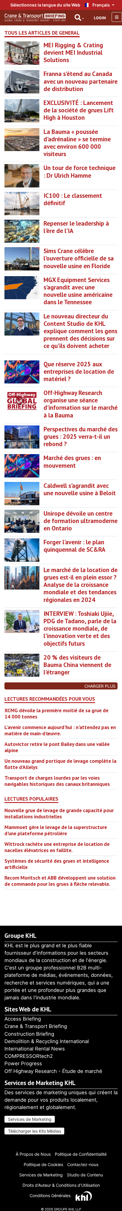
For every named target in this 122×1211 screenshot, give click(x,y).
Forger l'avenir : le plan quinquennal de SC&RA (74, 545)
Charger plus (99, 686)
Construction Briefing (29, 1034)
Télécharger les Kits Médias (34, 1131)
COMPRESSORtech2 (28, 1056)
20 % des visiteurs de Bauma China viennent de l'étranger (77, 664)
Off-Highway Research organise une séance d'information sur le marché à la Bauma (81, 404)
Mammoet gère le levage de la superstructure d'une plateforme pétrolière (55, 830)
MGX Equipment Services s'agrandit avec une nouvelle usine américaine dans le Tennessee (78, 291)
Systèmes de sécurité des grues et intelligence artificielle (56, 863)
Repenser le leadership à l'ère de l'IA (76, 227)
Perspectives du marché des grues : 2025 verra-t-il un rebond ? (81, 436)
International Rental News (34, 1049)
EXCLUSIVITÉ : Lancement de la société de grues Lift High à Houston (79, 110)
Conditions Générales (50, 1195)
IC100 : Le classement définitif (73, 199)
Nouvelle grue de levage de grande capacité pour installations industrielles (59, 813)
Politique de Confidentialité (81, 1154)
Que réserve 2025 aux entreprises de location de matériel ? (79, 371)
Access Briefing (22, 1019)
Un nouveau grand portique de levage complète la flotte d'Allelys (60, 763)
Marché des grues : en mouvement (72, 461)
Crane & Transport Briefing (35, 1026)
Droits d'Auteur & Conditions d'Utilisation (61, 1185)
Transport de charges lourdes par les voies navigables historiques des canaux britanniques (57, 780)
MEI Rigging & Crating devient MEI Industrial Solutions (73, 52)
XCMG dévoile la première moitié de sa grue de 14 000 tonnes (56, 713)
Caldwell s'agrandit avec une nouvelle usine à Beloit (80, 489)
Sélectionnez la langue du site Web (45, 4)
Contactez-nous (82, 1164)
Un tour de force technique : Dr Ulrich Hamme (79, 171)
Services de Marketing (30, 1119)
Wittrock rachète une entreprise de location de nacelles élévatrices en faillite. (57, 847)
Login (100, 18)
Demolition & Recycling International (46, 1041)
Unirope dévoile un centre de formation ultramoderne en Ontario (81, 520)
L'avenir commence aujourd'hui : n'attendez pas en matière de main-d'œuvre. (60, 730)
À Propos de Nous (33, 1154)
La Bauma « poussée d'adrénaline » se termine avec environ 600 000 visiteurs (77, 143)
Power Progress (23, 1063)
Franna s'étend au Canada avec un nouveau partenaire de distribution (81, 81)
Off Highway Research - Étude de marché (53, 1071)
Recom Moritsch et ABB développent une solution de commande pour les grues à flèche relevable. (59, 880)
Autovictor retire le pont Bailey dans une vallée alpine (57, 747)
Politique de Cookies (43, 1164)
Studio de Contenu (85, 1174)
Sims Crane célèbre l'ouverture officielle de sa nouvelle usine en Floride (79, 258)
